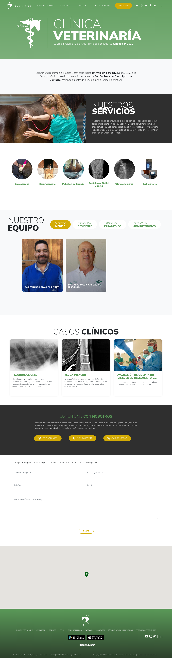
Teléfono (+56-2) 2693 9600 (54, 655)
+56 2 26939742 (119, 438)
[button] (86, 574)
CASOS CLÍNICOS (102, 6)
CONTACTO (82, 6)
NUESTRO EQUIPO (45, 6)
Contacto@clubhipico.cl (73, 655)
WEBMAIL (89, 630)
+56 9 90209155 (49, 438)
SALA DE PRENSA (74, 630)
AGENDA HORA (123, 6)
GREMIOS (52, 630)
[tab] (60, 224)
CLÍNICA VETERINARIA (24, 630)
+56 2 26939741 (84, 438)
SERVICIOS (65, 6)
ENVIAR (86, 531)
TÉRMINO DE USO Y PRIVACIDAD (120, 630)
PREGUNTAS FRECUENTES (146, 630)
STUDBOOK (41, 630)
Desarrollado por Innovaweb (147, 655)
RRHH (62, 630)
